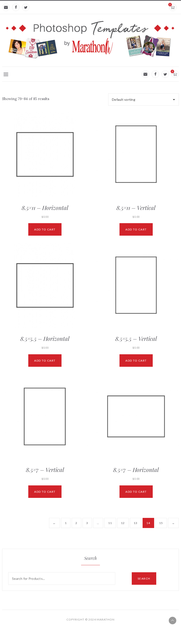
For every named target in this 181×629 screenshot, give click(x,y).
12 (123, 523)
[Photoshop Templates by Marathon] (90, 39)
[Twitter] (25, 7)
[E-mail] (6, 7)
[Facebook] (16, 7)
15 (161, 523)
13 (136, 523)
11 (110, 523)
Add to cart (45, 229)
